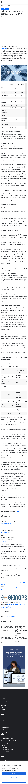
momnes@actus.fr (5, 532)
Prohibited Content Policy (7, 749)
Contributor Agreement (6, 743)
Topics (2, 729)
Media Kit (3, 707)
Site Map (3, 709)
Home (3, 5)
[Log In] (24, 2)
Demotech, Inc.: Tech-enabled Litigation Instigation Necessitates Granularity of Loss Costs (7, 638)
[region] (14, 772)
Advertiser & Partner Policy (7, 738)
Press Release (9, 5)
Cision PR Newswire (7, 17)
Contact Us (3, 703)
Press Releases (4, 725)
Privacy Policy (4, 747)
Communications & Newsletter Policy (9, 740)
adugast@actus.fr (5, 541)
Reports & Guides (5, 727)
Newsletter (3, 721)
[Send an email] (11, 17)
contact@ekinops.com (7, 523)
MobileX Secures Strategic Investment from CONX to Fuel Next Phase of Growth (7, 627)
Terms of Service (5, 751)
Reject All (14, 781)
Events (2, 718)
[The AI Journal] (8, 2)
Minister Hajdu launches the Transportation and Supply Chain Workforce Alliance (21, 638)
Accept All (14, 773)
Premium (3, 723)
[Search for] (26, 2)
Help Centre (4, 705)
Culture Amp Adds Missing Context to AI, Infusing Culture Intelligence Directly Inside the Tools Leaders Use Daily (21, 628)
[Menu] (1, 2)
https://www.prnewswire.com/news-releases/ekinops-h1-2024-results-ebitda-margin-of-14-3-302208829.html (14, 605)
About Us (3, 698)
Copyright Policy (5, 745)
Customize (14, 777)
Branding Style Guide (6, 701)
